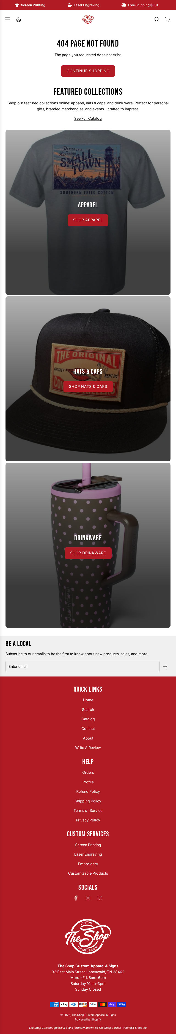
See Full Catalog (88, 118)
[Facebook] (76, 898)
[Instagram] (88, 898)
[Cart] (167, 19)
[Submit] (165, 666)
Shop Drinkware (88, 553)
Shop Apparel (88, 220)
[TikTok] (99, 898)
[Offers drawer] (18, 19)
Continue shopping (88, 71)
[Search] (156, 19)
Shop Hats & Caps (88, 386)
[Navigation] (7, 19)
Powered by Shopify (88, 1019)
